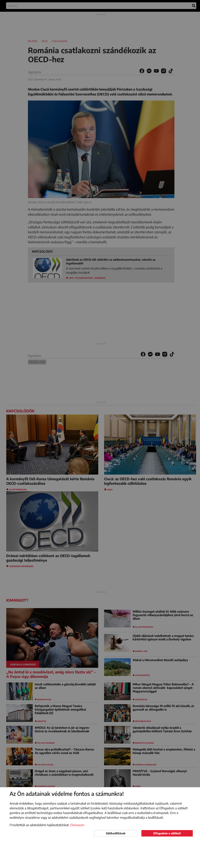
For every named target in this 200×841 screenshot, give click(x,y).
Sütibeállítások (115, 833)
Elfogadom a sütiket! (167, 833)
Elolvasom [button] (77, 825)
